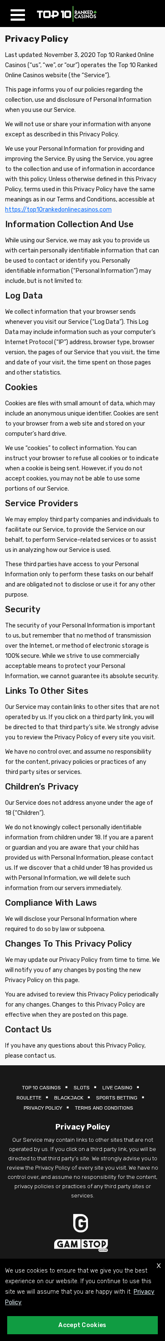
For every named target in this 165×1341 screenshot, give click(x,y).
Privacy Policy (43, 1108)
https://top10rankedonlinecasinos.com (58, 209)
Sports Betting (117, 1098)
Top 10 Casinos (41, 1088)
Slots (82, 1088)
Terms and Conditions (104, 1108)
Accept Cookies (82, 1325)
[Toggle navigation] (20, 13)
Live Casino (117, 1088)
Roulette (28, 1098)
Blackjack (68, 1098)
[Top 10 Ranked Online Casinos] (67, 13)
